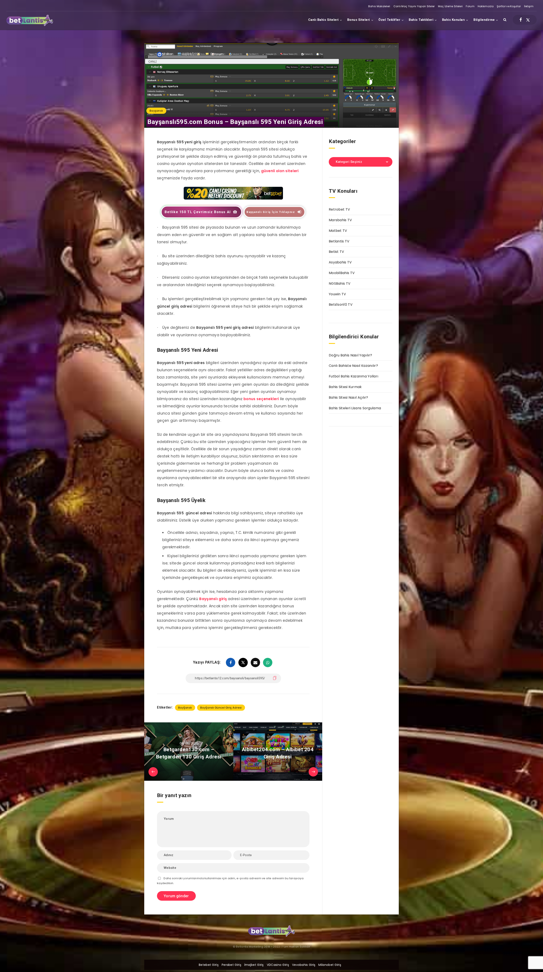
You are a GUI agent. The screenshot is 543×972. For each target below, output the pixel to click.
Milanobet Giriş (329, 965)
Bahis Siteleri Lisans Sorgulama (355, 408)
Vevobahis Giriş (303, 965)
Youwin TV (337, 294)
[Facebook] (520, 20)
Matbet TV (338, 230)
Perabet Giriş (231, 965)
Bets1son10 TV (341, 304)
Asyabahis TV (340, 262)
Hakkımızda (486, 6)
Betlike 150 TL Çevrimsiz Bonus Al (198, 212)
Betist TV (336, 251)
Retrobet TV (339, 209)
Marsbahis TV (340, 220)
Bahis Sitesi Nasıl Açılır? (348, 397)
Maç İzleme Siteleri (450, 6)
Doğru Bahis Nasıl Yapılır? (350, 355)
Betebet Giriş (208, 965)
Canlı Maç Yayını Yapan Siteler (414, 6)
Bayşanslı (156, 111)
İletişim (528, 6)
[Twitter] (528, 20)
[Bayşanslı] (233, 198)
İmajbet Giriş (254, 965)
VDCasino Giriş (278, 965)
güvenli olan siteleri (280, 170)
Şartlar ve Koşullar (509, 6)
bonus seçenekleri (261, 398)
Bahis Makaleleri (379, 6)
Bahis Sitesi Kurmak (345, 386)
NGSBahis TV (339, 283)
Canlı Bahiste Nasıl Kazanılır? (353, 365)
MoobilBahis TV (342, 272)
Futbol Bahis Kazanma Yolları (353, 376)
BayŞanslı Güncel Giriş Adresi (221, 708)
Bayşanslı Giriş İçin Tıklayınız (270, 212)
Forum (470, 6)
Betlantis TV (339, 241)
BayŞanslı (185, 708)
